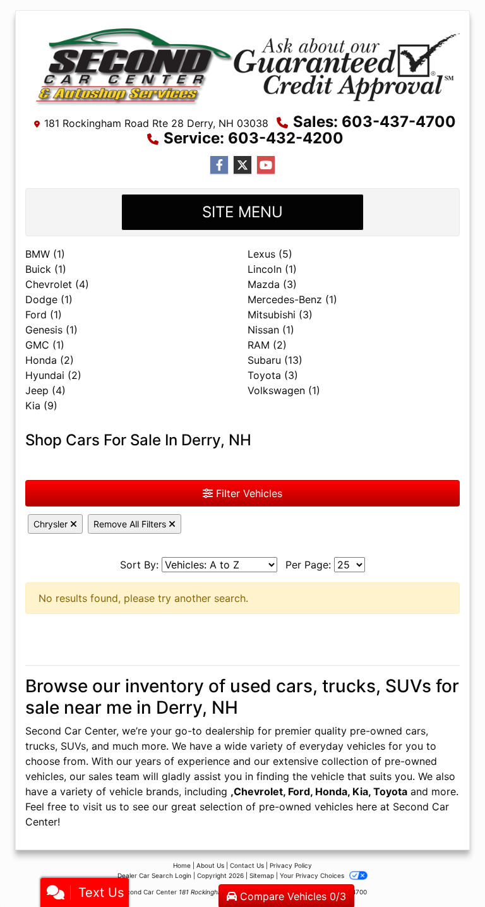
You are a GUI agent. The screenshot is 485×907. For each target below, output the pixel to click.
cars (415, 730)
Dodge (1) (49, 299)
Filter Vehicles (247, 493)
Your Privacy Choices (313, 875)
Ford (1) (43, 314)
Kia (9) (41, 405)
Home (182, 865)
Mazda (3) (272, 284)
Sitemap (261, 875)
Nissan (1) (271, 329)
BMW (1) (45, 254)
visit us (99, 806)
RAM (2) (267, 345)
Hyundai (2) (53, 375)
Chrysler (51, 524)
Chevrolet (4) (57, 284)
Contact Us (247, 865)
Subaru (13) (275, 360)
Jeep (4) (45, 390)
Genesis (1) (51, 329)
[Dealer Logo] (242, 65)
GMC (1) (44, 345)
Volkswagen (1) (284, 390)
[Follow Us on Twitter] (242, 165)
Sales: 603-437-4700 (374, 121)
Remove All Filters (131, 524)
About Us (210, 865)
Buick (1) (45, 269)
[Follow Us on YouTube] (266, 165)
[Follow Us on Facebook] (219, 165)
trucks (40, 746)
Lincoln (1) (272, 269)
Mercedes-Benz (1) (292, 299)
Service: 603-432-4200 (254, 138)
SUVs (73, 746)
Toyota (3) (273, 375)
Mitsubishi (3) (280, 314)
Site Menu (242, 212)
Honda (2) (49, 360)
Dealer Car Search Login (154, 875)
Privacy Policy (291, 865)
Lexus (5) (270, 254)
